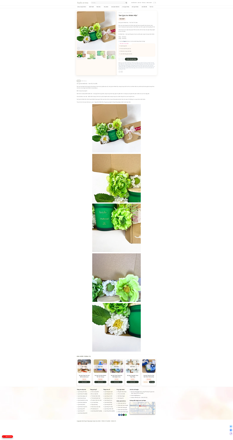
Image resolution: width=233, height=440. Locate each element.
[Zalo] (231, 430)
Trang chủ (120, 12)
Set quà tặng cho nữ (151, 66)
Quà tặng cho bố (108, 396)
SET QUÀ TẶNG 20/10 (143, 66)
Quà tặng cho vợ (108, 400)
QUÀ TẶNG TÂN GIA (141, 65)
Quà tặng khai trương (83, 400)
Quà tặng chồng (108, 402)
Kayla (124, 41)
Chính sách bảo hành (122, 409)
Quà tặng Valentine (82, 402)
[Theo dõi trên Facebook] (119, 415)
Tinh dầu (98, 6)
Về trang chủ (121, 398)
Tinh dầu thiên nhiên (95, 396)
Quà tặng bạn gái (108, 391)
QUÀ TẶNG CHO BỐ (126, 62)
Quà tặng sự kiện (135, 65)
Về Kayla (144, 2)
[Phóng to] (78, 48)
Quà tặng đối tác (108, 404)
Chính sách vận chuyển (123, 405)
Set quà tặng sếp (149, 67)
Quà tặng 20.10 (81, 408)
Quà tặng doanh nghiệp (96, 411)
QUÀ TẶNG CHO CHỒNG (134, 62)
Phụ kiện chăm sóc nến (96, 400)
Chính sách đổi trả (122, 403)
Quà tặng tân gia (82, 398)
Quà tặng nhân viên (108, 408)
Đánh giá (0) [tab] (83, 80)
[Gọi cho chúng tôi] (126, 415)
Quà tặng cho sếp (108, 406)
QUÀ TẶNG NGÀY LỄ (127, 65)
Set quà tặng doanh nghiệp (123, 67)
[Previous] (79, 30)
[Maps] (231, 434)
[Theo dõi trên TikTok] (124, 415)
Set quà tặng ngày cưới (133, 67)
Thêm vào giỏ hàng (131, 59)
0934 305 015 (137, 397)
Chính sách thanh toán (123, 411)
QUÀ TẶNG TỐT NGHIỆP (126, 66)
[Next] (113, 30)
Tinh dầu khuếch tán (96, 398)
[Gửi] (126, 3)
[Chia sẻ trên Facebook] (120, 72)
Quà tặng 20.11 (81, 411)
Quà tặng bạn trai (108, 393)
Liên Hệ (139, 2)
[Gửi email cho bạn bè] (122, 72)
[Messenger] (231, 426)
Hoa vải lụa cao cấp (95, 406)
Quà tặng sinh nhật (82, 391)
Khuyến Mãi (134, 2)
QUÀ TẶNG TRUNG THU (134, 66)
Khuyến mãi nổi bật (122, 391)
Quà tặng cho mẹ (108, 398)
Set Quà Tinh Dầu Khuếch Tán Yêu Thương (100, 376)
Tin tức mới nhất (121, 393)
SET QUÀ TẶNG (135, 6)
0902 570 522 (144, 397)
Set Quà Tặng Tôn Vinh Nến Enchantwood (84, 376)
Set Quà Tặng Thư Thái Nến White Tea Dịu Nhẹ (149, 376)
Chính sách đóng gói (122, 407)
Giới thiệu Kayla (121, 396)
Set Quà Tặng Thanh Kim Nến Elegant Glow (116, 376)
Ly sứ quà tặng (94, 402)
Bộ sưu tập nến (94, 393)
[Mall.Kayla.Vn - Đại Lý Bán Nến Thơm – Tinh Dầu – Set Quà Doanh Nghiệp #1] (83, 2)
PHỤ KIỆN (106, 6)
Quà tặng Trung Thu (82, 406)
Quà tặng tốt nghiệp (82, 393)
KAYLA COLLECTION (81, 6)
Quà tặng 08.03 (81, 404)
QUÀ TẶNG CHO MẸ (142, 62)
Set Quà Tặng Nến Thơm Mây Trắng (132, 376)
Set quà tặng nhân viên (141, 67)
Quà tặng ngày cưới (82, 396)
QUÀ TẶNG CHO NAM (150, 62)
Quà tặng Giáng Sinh (82, 413)
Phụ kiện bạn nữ (94, 408)
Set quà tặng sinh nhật (128, 12)
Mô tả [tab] (78, 80)
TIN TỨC (151, 6)
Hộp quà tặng (94, 404)
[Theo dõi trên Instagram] (121, 415)
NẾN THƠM (91, 6)
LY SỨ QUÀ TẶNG (125, 6)
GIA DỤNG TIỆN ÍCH (115, 6)
